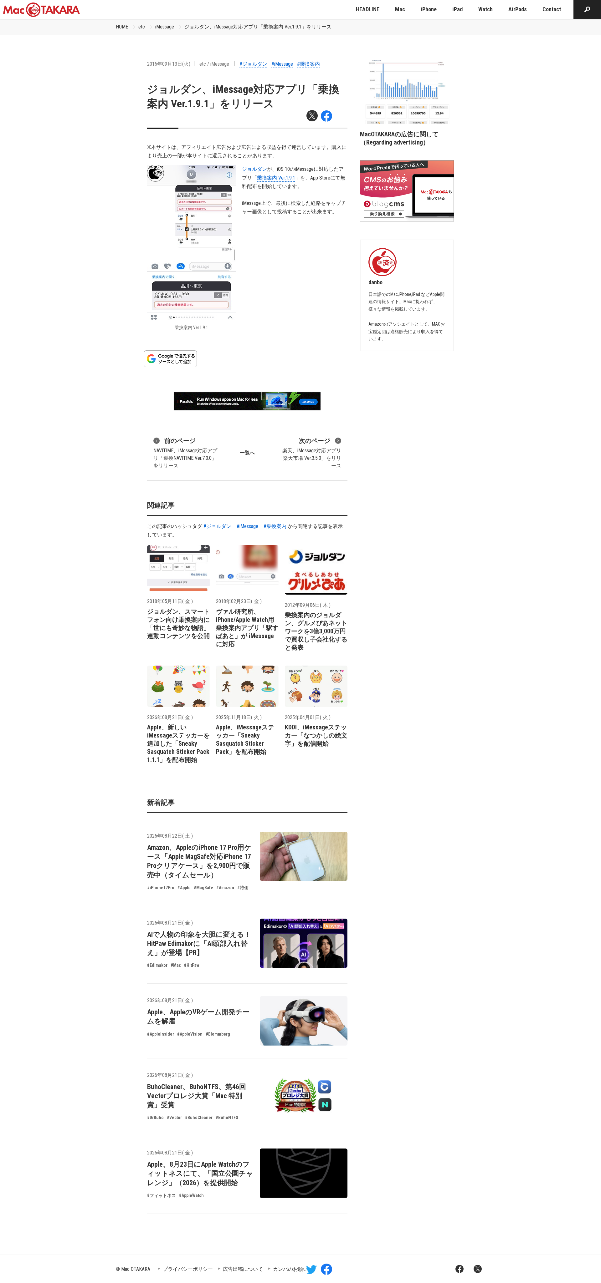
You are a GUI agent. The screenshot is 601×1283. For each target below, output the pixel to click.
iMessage (164, 27)
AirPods (517, 9)
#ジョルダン (253, 64)
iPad (457, 9)
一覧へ (247, 453)
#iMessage (282, 64)
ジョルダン (254, 169)
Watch (485, 9)
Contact (551, 9)
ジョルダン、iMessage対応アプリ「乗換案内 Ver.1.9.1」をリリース (257, 27)
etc (141, 27)
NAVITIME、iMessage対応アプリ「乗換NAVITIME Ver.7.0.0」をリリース (185, 453)
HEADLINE (367, 9)
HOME (122, 27)
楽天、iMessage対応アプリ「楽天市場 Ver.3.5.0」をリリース (309, 453)
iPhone (429, 9)
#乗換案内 (308, 64)
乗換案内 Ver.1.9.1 (276, 178)
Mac (400, 9)
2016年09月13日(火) (168, 64)
